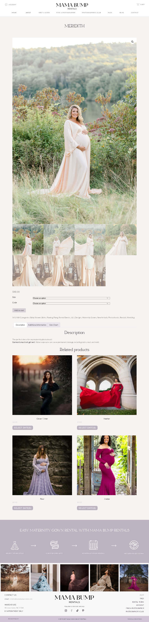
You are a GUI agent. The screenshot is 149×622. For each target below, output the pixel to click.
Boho (44, 317)
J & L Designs (76, 317)
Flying (56, 317)
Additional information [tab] (37, 325)
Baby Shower (35, 317)
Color (14, 302)
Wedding (130, 317)
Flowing (50, 317)
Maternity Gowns (89, 317)
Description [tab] (20, 325)
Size (14, 297)
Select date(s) (22, 428)
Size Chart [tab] (53, 325)
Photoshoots (113, 317)
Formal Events (64, 317)
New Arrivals (102, 317)
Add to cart (19, 310)
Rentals (123, 317)
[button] (132, 41)
